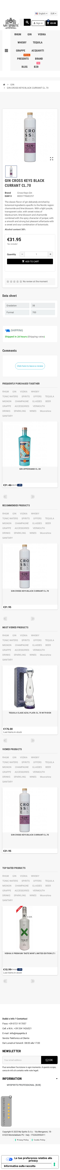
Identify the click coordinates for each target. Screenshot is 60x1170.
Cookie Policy (39, 1140)
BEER (48, 401)
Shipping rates (36, 336)
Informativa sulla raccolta (19, 1166)
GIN (14, 391)
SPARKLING (20, 411)
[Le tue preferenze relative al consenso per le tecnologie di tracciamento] (54, 1164)
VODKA (23, 391)
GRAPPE (6, 406)
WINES (33, 411)
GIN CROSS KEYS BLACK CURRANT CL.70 (30, 591)
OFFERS (37, 396)
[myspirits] (10, 23)
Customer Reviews (4, 1111)
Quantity (11, 254)
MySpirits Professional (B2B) (24, 1085)
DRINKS (6, 411)
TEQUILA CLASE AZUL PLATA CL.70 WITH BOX (30, 713)
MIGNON (6, 401)
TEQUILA (49, 396)
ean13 (8, 196)
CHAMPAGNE (22, 401)
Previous (5, 497)
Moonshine (45, 411)
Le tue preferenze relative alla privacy (33, 1159)
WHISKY (35, 391)
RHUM (5, 391)
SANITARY (7, 416)
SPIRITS (26, 396)
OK (50, 1060)
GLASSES (37, 401)
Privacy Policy (23, 1140)
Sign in (38, 23)
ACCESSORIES (22, 406)
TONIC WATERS (10, 396)
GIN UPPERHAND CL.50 (30, 469)
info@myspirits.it (18, 1033)
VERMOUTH (39, 406)
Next (33, 497)
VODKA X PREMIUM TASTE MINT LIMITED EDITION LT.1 (30, 953)
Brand (8, 192)
